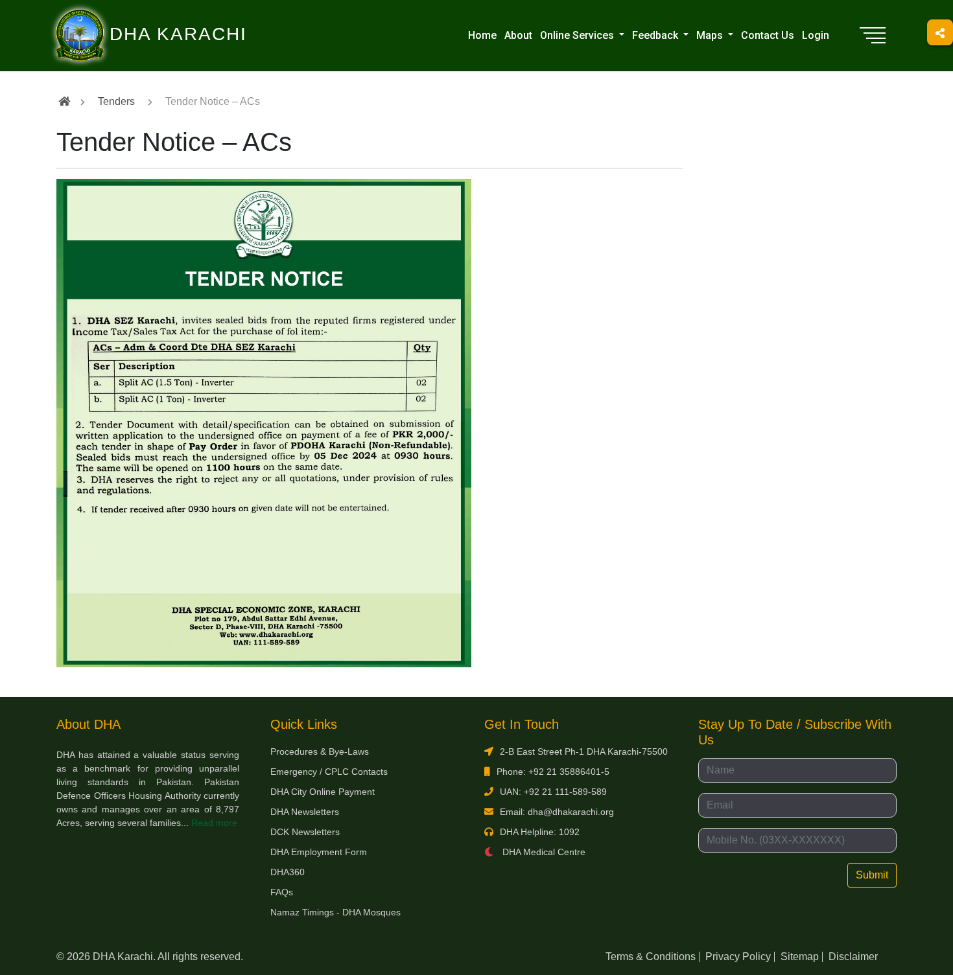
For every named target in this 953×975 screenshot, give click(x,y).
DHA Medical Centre (542, 852)
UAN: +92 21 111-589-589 (553, 791)
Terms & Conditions (651, 956)
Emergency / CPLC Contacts (329, 771)
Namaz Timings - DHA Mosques (335, 912)
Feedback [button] (656, 35)
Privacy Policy (738, 956)
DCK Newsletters (305, 832)
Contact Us (767, 35)
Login (815, 35)
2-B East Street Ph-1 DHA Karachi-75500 (584, 751)
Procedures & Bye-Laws (319, 751)
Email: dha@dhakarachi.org (557, 812)
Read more (214, 823)
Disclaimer (853, 956)
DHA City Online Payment (322, 791)
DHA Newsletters (304, 812)
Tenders (116, 101)
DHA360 (287, 872)
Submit (872, 874)
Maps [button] (710, 35)
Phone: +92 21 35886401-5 (553, 771)
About (518, 35)
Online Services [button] (578, 35)
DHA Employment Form (318, 852)
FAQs (281, 892)
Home (482, 35)
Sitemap (800, 956)
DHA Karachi (125, 17)
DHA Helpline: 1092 (540, 832)
